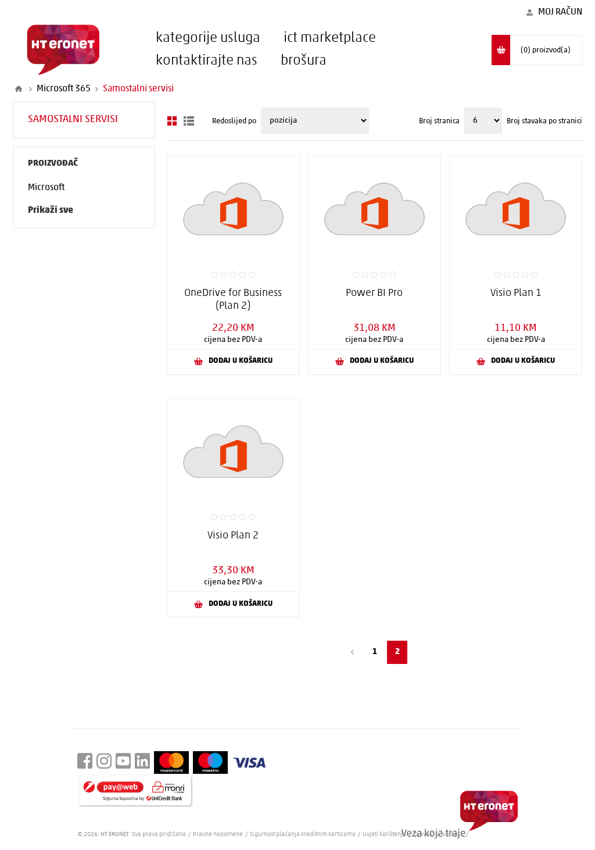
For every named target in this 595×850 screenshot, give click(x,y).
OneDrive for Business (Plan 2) (233, 300)
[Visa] (249, 763)
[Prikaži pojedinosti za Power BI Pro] (374, 208)
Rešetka (172, 121)
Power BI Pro (374, 293)
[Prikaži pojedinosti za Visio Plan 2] (233, 451)
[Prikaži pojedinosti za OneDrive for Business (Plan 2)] (233, 208)
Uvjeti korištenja (384, 834)
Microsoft (46, 187)
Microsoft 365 (64, 89)
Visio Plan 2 (233, 536)
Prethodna (352, 652)
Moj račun (560, 12)
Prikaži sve (50, 210)
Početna (18, 89)
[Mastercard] (171, 762)
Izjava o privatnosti (438, 834)
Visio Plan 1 (516, 293)
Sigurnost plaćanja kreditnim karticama (303, 834)
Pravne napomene (218, 834)
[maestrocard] (210, 762)
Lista (189, 121)
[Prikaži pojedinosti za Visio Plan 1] (516, 208)
